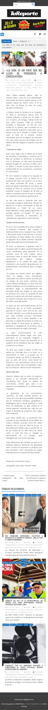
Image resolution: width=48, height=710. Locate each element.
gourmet (38, 85)
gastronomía (37, 545)
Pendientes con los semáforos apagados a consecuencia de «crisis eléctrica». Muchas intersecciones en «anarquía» (24, 667)
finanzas (28, 545)
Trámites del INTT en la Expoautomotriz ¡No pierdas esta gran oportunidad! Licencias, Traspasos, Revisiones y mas (24, 602)
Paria (29, 88)
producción (36, 88)
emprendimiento (25, 85)
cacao (39, 80)
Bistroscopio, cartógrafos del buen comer (12, 478)
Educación (12, 563)
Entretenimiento (22, 563)
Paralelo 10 (20, 88)
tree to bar (10, 90)
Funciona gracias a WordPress (12, 704)
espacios (21, 545)
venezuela (19, 90)
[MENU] (2, 34)
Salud (39, 495)
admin (28, 542)
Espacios (12, 495)
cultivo (18, 83)
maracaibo (10, 88)
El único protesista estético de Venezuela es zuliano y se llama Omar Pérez (35, 478)
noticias (25, 547)
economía (38, 542)
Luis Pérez (27, 80)
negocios (17, 547)
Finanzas (5, 495)
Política (34, 495)
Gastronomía (20, 495)
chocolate (10, 83)
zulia (25, 90)
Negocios (5, 53)
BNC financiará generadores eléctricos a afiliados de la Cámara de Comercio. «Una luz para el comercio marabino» (24, 538)
